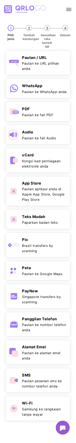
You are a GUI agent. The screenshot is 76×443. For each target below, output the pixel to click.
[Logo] (24, 9)
